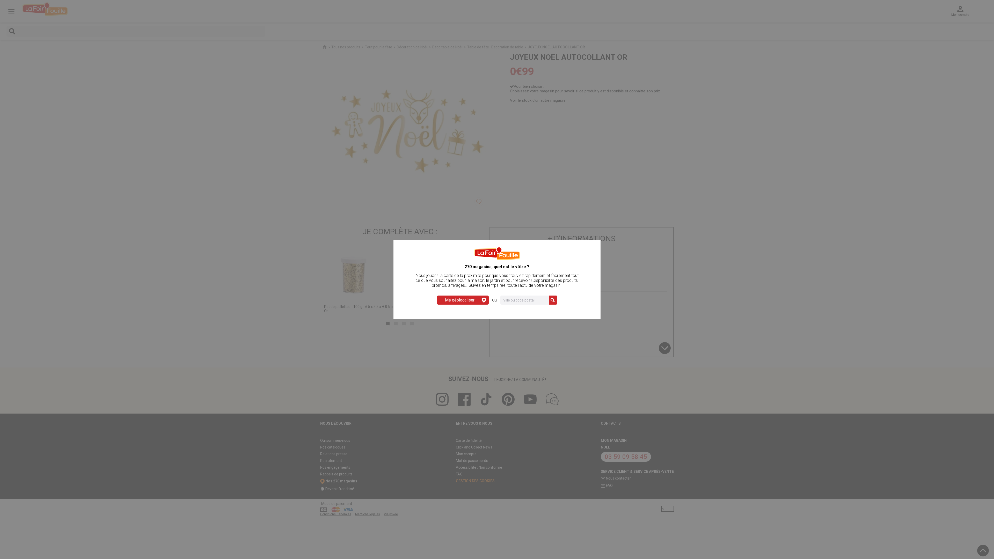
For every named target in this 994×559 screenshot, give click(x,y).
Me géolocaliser (459, 300)
